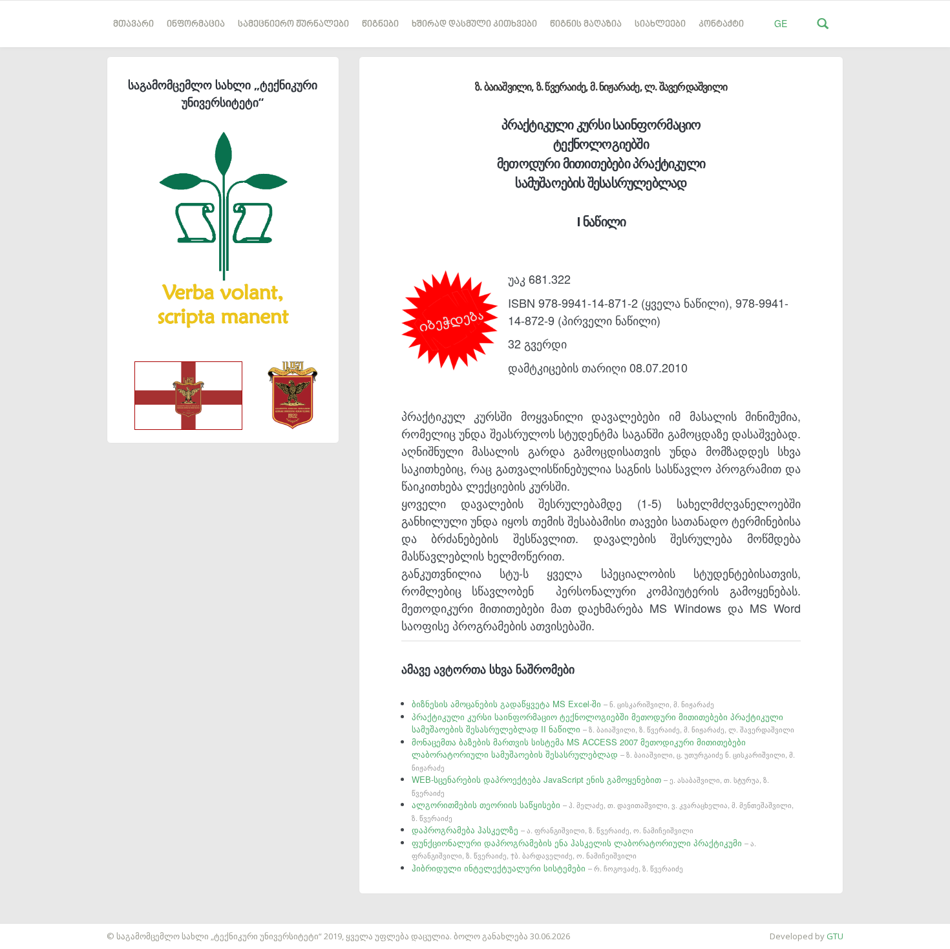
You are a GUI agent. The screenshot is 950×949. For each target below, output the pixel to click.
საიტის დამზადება (38, 929)
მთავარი (133, 24)
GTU (835, 936)
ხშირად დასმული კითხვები (474, 24)
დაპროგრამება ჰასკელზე (552, 830)
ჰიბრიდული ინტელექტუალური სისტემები (547, 868)
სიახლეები (660, 24)
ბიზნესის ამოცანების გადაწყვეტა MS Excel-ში (563, 704)
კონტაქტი (721, 24)
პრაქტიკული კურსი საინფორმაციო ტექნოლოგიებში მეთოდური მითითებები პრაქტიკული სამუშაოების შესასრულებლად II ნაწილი (603, 723)
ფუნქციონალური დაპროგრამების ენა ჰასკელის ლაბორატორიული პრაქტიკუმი (584, 849)
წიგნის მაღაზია (586, 24)
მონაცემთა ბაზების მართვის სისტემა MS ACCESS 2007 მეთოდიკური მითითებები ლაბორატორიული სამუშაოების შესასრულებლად (603, 754)
